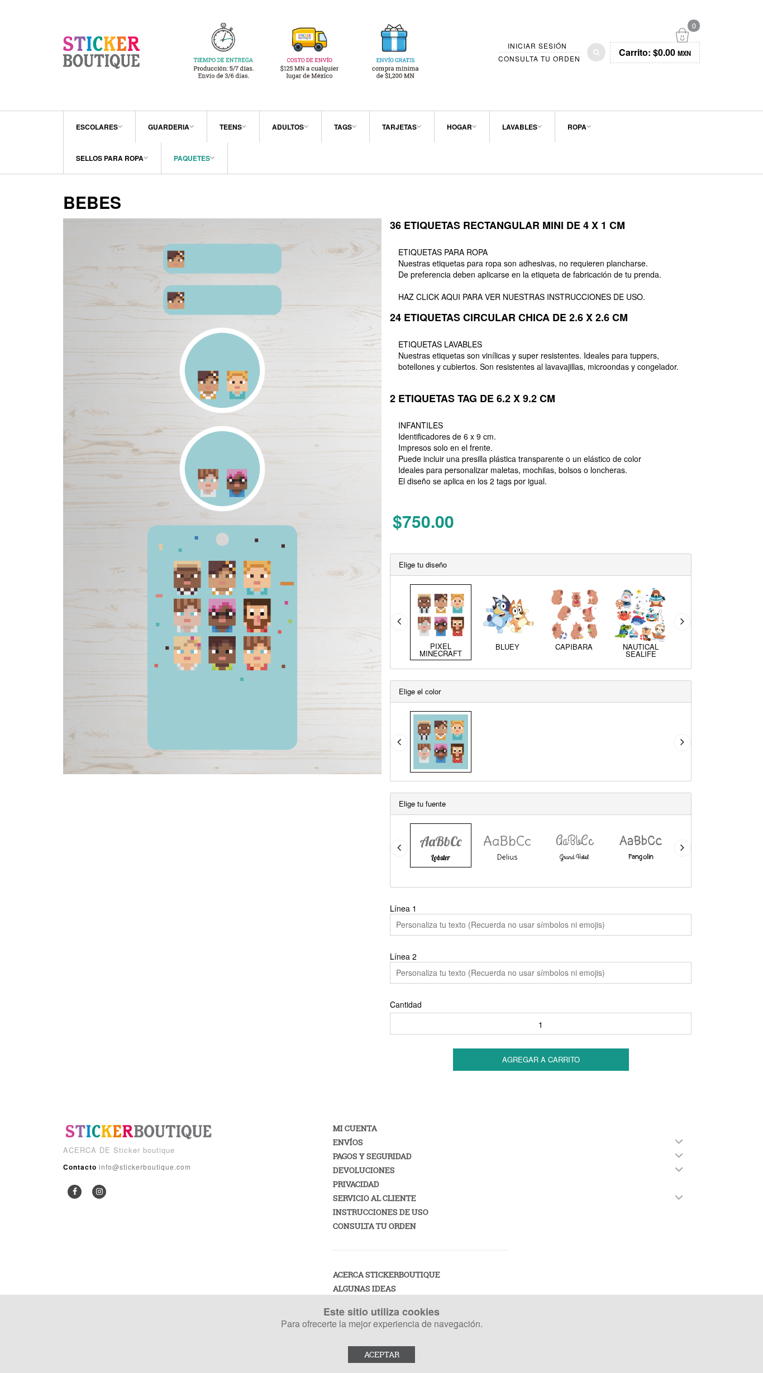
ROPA (577, 126)
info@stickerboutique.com (145, 1166)
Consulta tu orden (539, 58)
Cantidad (406, 1004)
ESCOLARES (97, 126)
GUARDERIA (168, 126)
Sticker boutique (144, 1150)
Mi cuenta (355, 1128)
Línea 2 (403, 956)
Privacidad (356, 1184)
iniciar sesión (537, 45)
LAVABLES (519, 126)
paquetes (192, 158)
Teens (231, 126)
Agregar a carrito (541, 1059)
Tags (343, 126)
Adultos (288, 126)
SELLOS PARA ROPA (110, 158)
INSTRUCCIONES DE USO (595, 296)
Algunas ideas (364, 1288)
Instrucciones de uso (380, 1212)
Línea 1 (403, 908)
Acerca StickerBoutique (386, 1274)
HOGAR (459, 126)
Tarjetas (399, 126)
